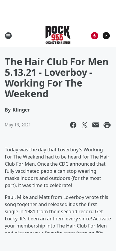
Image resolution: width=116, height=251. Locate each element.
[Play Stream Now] (106, 35)
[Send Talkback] (94, 35)
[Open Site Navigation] (8, 35)
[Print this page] (107, 125)
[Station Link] (58, 35)
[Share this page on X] (84, 125)
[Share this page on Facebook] (73, 125)
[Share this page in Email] (96, 125)
